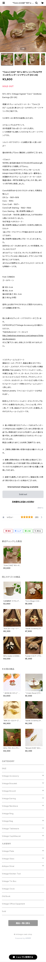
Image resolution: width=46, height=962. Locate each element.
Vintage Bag (7, 821)
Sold (4, 911)
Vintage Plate (8, 851)
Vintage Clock (8, 889)
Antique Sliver (8, 866)
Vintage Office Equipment (13, 904)
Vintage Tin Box (9, 881)
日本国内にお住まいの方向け (23, 502)
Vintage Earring (9, 798)
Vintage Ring (7, 813)
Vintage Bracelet (9, 783)
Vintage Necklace (10, 806)
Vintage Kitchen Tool (11, 874)
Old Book (6, 896)
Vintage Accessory (10, 776)
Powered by (20, 938)
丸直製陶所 (6, 844)
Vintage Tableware (10, 829)
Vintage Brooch (9, 791)
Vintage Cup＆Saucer (11, 836)
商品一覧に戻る (23, 923)
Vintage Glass (8, 859)
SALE (4, 768)
